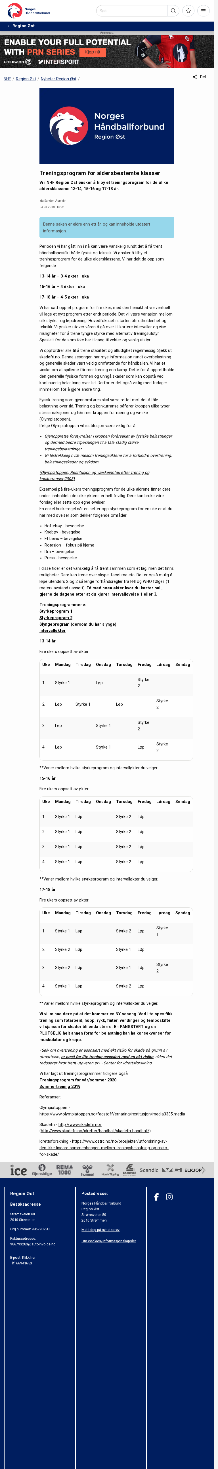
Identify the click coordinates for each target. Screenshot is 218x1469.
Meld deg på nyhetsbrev (100, 1230)
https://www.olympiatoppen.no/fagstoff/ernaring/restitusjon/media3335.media (112, 1114)
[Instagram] (169, 1197)
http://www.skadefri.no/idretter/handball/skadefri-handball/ (95, 1130)
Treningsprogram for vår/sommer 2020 (77, 1080)
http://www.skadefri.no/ (80, 1124)
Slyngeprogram (54, 624)
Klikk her (28, 1257)
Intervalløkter (52, 630)
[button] (173, 10)
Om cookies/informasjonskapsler (108, 1241)
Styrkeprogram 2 (55, 617)
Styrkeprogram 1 (55, 611)
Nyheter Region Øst (58, 79)
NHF (7, 79)
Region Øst (26, 79)
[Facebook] (156, 1197)
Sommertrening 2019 (59, 1086)
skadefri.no (49, 357)
